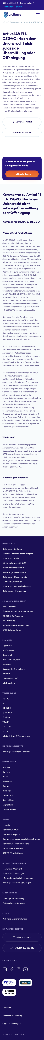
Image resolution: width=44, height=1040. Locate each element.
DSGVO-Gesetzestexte (12, 848)
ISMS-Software (9, 606)
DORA (5, 731)
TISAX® (5, 722)
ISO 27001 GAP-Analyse (12, 616)
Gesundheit (7, 655)
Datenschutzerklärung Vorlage (15, 843)
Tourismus (6, 664)
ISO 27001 (6, 708)
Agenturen (7, 645)
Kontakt (5, 786)
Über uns (6, 767)
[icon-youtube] (25, 969)
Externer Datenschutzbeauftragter (17, 553)
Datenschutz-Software (12, 549)
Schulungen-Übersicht (12, 869)
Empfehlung (7, 804)
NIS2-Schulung (8, 620)
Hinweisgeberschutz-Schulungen (16, 882)
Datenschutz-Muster (11, 829)
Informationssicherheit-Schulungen (17, 878)
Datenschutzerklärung (12, 1015)
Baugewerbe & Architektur (13, 669)
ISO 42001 (7, 712)
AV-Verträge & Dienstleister (14, 572)
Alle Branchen (8, 683)
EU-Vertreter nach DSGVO (14, 563)
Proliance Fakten (9, 809)
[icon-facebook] (11, 969)
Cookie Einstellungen (11, 1023)
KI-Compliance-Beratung (13, 903)
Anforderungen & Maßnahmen (15, 625)
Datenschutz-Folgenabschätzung (16, 586)
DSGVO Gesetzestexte (12, 22)
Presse (5, 776)
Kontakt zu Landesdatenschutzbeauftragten (21, 839)
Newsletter (7, 781)
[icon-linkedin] (4, 969)
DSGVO (5, 698)
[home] (11, 15)
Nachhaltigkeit (8, 800)
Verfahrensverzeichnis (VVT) (14, 567)
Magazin (6, 825)
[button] (38, 15)
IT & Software (8, 650)
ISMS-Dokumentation (11, 630)
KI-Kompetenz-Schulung (13, 898)
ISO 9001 (6, 717)
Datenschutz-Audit (10, 558)
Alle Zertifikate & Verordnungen (16, 736)
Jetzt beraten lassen (22, 174)
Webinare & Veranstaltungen (14, 919)
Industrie (6, 673)
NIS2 (4, 703)
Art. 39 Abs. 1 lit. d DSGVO (13, 294)
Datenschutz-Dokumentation (15, 577)
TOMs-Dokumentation (12, 581)
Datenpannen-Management (14, 591)
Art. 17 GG (23, 365)
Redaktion (6, 790)
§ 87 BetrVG (33, 365)
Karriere (6, 772)
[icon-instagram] (18, 969)
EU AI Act (6, 726)
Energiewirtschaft (10, 678)
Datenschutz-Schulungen (13, 873)
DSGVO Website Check (12, 853)
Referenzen (7, 795)
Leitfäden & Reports (11, 834)
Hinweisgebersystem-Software (16, 751)
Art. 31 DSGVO (30, 275)
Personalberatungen (11, 659)
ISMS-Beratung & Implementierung (17, 611)
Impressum (7, 1007)
